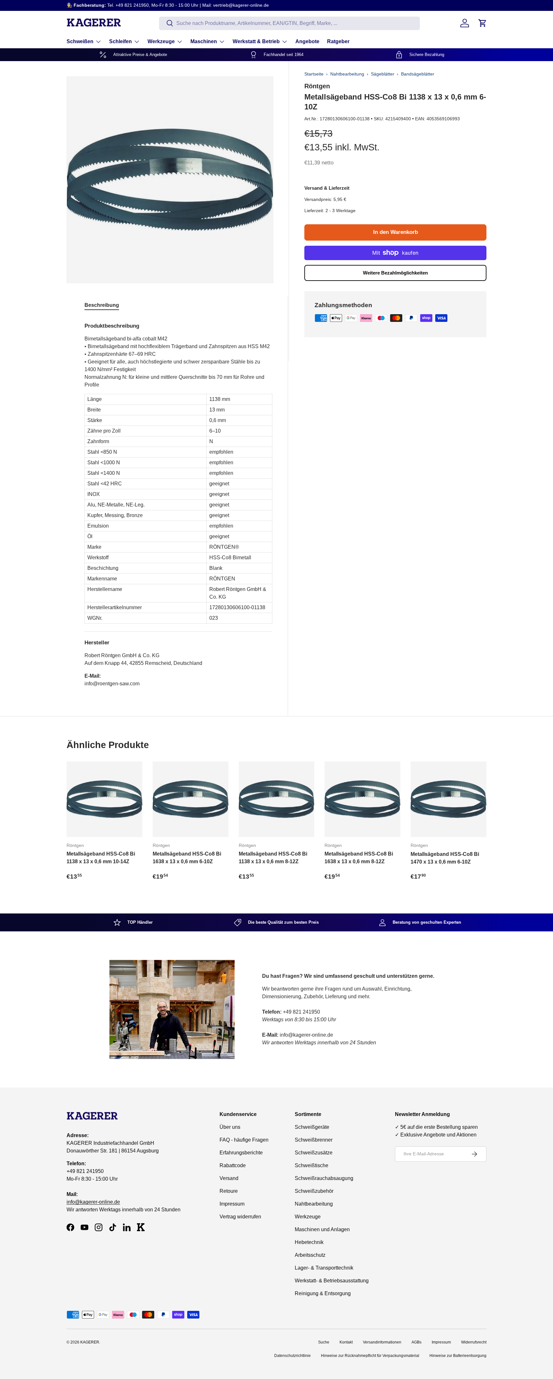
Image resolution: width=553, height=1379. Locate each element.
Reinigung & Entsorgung (323, 1293)
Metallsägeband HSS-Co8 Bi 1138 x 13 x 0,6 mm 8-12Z (273, 857)
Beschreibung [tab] (101, 305)
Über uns (230, 1127)
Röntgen (317, 86)
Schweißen (80, 41)
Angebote (307, 41)
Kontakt (346, 1342)
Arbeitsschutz (310, 1255)
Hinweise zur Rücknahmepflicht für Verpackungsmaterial (370, 1355)
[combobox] (289, 23)
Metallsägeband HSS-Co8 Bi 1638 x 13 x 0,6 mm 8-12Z (359, 857)
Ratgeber (338, 41)
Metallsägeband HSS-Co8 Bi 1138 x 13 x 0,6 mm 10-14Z (101, 857)
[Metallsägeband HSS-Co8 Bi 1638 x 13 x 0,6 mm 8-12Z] (362, 799)
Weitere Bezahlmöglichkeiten (395, 272)
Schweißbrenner (314, 1140)
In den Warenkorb (395, 232)
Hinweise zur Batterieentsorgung (457, 1355)
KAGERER (89, 1342)
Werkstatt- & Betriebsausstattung (332, 1280)
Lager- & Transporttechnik (324, 1268)
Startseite (314, 73)
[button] (483, 23)
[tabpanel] (178, 502)
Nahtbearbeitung (347, 73)
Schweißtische (311, 1165)
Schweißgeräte (312, 1127)
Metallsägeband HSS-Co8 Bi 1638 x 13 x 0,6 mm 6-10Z (187, 857)
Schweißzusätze (314, 1152)
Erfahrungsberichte (241, 1152)
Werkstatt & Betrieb (256, 41)
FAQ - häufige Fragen (244, 1140)
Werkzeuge (161, 41)
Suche (323, 1342)
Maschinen (203, 41)
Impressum (232, 1204)
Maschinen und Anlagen (322, 1229)
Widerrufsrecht (473, 1342)
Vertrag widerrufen (240, 1216)
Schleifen (120, 41)
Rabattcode (233, 1165)
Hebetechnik (309, 1242)
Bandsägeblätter (417, 73)
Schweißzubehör (314, 1191)
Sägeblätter (382, 73)
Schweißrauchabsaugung (324, 1178)
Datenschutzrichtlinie (292, 1355)
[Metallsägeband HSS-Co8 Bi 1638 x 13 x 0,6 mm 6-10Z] (190, 799)
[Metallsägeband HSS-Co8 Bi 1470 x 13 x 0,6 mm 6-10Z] (448, 799)
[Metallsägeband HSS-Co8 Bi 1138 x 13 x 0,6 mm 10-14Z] (104, 799)
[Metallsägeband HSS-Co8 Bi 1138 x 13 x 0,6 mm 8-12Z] (277, 799)
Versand (229, 1178)
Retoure (229, 1191)
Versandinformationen (382, 1342)
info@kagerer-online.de (93, 1202)
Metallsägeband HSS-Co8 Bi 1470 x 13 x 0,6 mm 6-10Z (445, 858)
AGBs (416, 1342)
